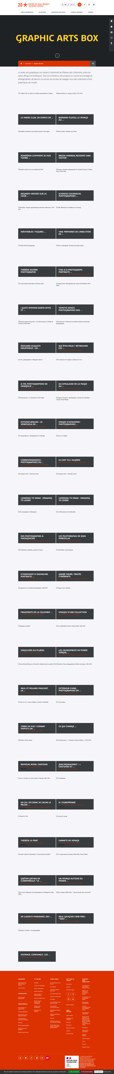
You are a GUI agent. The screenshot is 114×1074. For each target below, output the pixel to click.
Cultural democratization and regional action (86, 1008)
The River (52, 999)
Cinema (52, 1018)
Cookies (68, 1030)
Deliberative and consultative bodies (86, 998)
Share (93, 64)
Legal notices (69, 1015)
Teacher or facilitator (39, 985)
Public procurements (23, 1032)
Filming (20, 1022)
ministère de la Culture (85, 1063)
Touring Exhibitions (23, 1011)
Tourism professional (39, 998)
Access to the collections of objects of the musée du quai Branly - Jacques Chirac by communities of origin (86, 1020)
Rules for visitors (70, 1028)
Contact (68, 987)
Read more (26, 123)
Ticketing (111, 21)
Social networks (70, 1004)
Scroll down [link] (57, 55)
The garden (53, 986)
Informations (111, 26)
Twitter (89, 5)
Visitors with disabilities (68, 5)
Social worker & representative (38, 995)
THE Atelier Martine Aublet (55, 1011)
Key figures (85, 1027)
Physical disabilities (20, 1058)
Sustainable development (85, 1003)
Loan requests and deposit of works (22, 1015)
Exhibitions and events (58, 12)
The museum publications (21, 998)
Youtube (73, 999)
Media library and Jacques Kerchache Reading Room (55, 1026)
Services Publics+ (84, 1035)
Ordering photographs (23, 1025)
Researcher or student (37, 1011)
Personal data (69, 1033)
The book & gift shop (55, 993)
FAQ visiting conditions (85, 1031)
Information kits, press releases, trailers (22, 984)
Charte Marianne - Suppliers (22, 1029)
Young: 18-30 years (39, 988)
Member (36, 982)
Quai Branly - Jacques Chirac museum (34, 4)
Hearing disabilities (31, 1058)
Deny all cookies (87, 1071)
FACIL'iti (47, 1058)
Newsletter (69, 984)
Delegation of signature (69, 1019)
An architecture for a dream (55, 983)
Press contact (21, 988)
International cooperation (85, 1013)
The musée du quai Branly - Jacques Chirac (86, 986)
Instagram (94, 5)
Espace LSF (42, 1058)
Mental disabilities (36, 1058)
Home (21, 64)
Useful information (27, 12)
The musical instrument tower (54, 1007)
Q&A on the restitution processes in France (85, 992)
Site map (68, 1022)
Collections (42, 12)
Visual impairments (26, 1058)
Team (83, 1041)
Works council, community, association (37, 1002)
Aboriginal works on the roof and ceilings (55, 1022)
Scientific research (77, 12)
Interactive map (111, 43)
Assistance (69, 1025)
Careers (84, 1044)
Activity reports (86, 1038)
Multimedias (111, 37)
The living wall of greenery (54, 990)
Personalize (98, 1071)
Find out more (107, 1071)
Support (90, 12)
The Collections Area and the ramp (55, 1003)
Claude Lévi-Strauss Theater (55, 1015)
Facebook (84, 5)
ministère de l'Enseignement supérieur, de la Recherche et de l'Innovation (88, 1066)
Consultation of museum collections (23, 1019)
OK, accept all (74, 1071)
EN (79, 4)
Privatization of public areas (22, 1008)
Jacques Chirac (86, 1047)
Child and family (38, 991)
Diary (111, 32)
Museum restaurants (55, 996)
